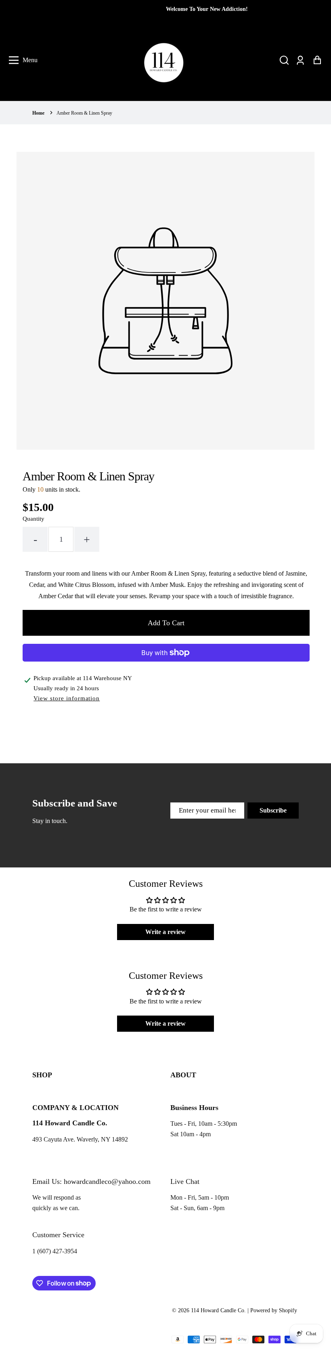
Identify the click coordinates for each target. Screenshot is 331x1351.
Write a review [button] (165, 931)
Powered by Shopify (273, 1310)
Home (38, 113)
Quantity (33, 518)
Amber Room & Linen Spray (84, 113)
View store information (67, 698)
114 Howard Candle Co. (218, 1310)
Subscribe (273, 810)
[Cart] (317, 60)
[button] (284, 60)
